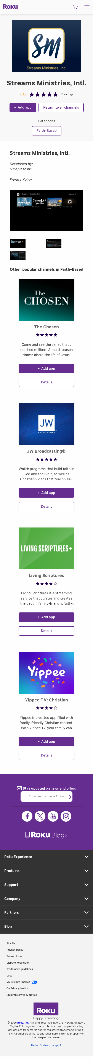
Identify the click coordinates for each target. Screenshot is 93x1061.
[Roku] (9, 6)
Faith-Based (47, 130)
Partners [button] (11, 912)
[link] (46, 835)
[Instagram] (66, 816)
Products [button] (11, 871)
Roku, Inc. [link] (23, 1022)
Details (46, 382)
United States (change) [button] (45, 1045)
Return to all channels (61, 107)
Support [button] (11, 885)
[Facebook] (27, 816)
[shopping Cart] (75, 8)
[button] (87, 7)
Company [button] (12, 899)
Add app (23, 107)
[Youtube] (53, 816)
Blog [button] (8, 926)
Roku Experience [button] (18, 857)
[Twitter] (40, 816)
